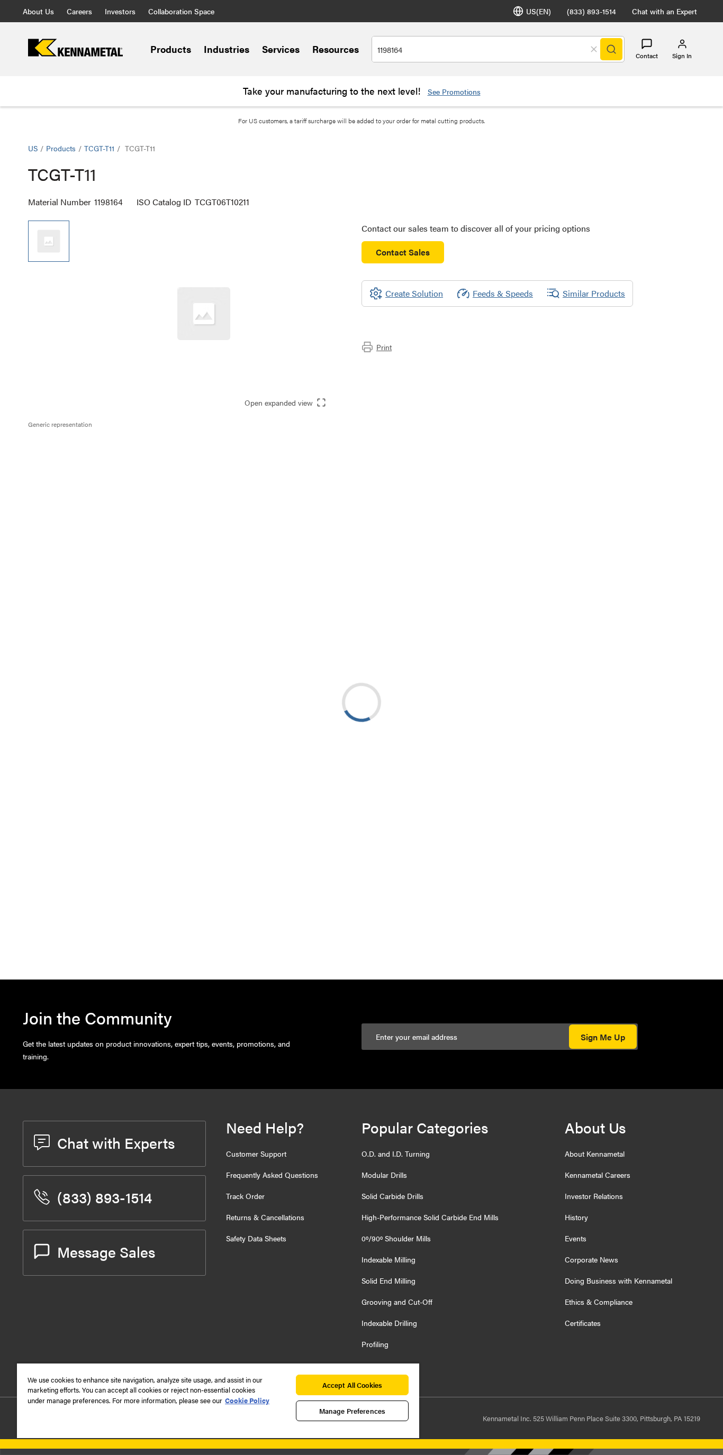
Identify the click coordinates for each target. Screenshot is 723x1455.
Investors (120, 11)
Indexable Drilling (389, 1322)
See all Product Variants (638, 610)
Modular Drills (384, 1174)
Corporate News (591, 1259)
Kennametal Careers (597, 1174)
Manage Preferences (352, 1411)
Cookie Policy (247, 1400)
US (33, 148)
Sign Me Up (603, 1037)
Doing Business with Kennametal (618, 1280)
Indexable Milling (388, 1259)
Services (281, 49)
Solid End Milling (388, 1280)
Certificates (583, 1322)
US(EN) (538, 11)
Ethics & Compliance (598, 1301)
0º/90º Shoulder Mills (396, 1238)
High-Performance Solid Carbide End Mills (430, 1217)
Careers (79, 11)
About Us (38, 11)
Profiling (375, 1344)
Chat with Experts (116, 1142)
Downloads (70, 472)
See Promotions (454, 91)
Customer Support (256, 1153)
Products (170, 49)
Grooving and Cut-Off (397, 1301)
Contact (647, 55)
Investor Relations (594, 1196)
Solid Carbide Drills (392, 1196)
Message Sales (106, 1251)
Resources (335, 49)
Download (655, 858)
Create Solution (251, 777)
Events (575, 1238)
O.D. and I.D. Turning (396, 1153)
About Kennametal (595, 1153)
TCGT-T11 (99, 148)
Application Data (79, 460)
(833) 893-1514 (591, 11)
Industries (226, 49)
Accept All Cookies (352, 1385)
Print (384, 347)
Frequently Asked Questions (272, 1174)
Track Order (245, 1196)
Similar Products (594, 293)
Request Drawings (61, 944)
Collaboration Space (181, 11)
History (576, 1217)
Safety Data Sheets (256, 1238)
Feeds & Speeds (503, 293)
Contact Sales (403, 252)
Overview (66, 447)
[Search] (611, 49)
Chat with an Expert (664, 11)
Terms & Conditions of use (561, 858)
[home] (75, 53)
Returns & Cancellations (265, 1217)
